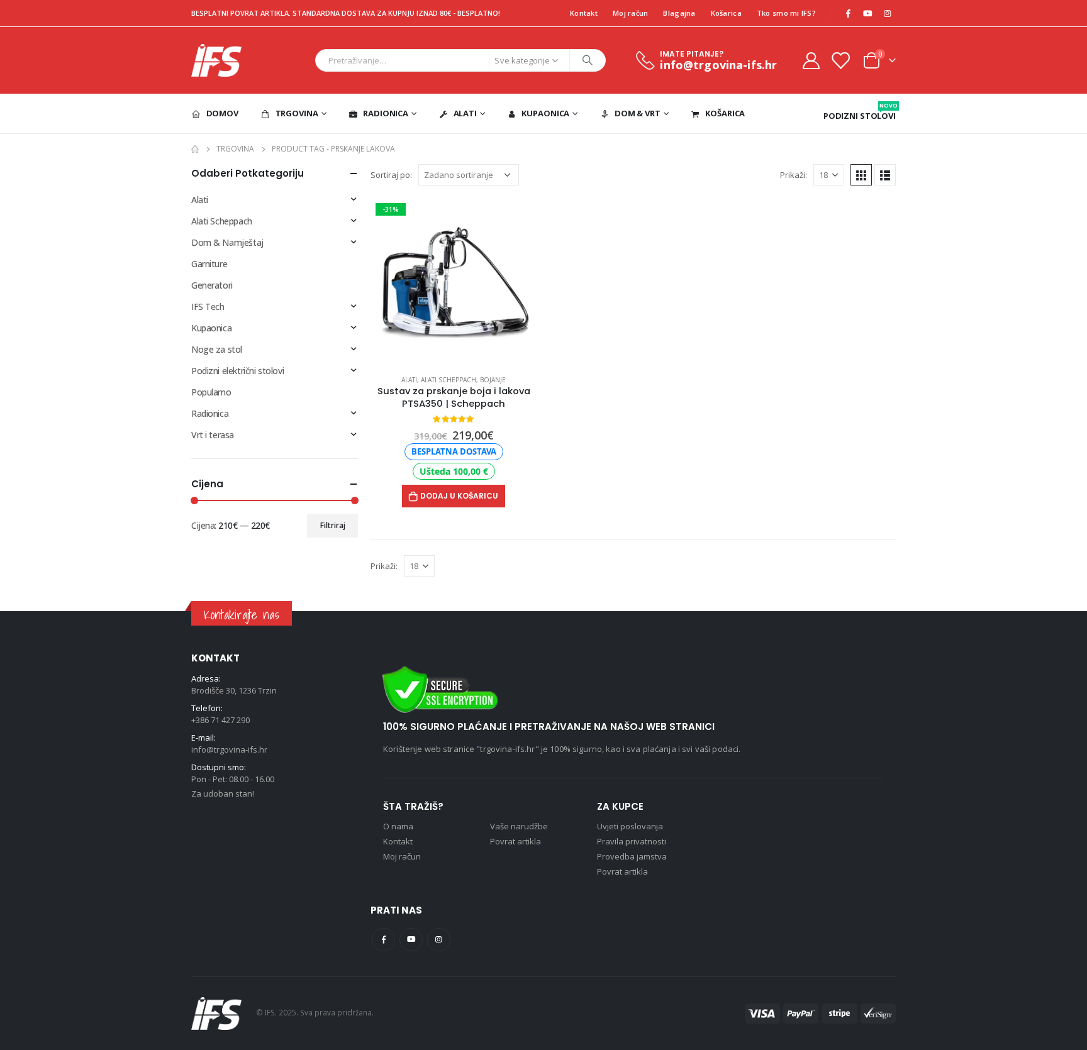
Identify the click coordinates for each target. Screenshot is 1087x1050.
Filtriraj (332, 525)
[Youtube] (867, 13)
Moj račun (630, 13)
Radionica (385, 113)
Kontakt (584, 13)
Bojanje (493, 379)
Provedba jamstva (632, 856)
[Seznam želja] (840, 60)
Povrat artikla (515, 841)
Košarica (726, 13)
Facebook (383, 939)
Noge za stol (216, 349)
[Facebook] (848, 13)
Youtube (411, 939)
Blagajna (679, 13)
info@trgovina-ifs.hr (229, 749)
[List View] (885, 174)
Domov (222, 113)
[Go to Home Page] (195, 149)
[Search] (587, 60)
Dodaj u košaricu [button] (459, 495)
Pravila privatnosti (631, 841)
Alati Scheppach (448, 379)
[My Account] (811, 60)
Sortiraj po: (391, 174)
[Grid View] (861, 174)
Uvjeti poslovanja (630, 826)
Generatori (212, 285)
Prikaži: (793, 174)
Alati (465, 113)
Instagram (438, 939)
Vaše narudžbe (519, 826)
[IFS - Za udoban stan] (216, 60)
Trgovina (297, 113)
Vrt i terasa (212, 435)
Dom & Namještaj (227, 242)
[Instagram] (887, 13)
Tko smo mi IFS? (786, 13)
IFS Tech (208, 306)
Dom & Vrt (638, 113)
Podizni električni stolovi (237, 371)
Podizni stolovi (859, 111)
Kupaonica (545, 113)
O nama (398, 826)
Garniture (209, 264)
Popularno (211, 392)
